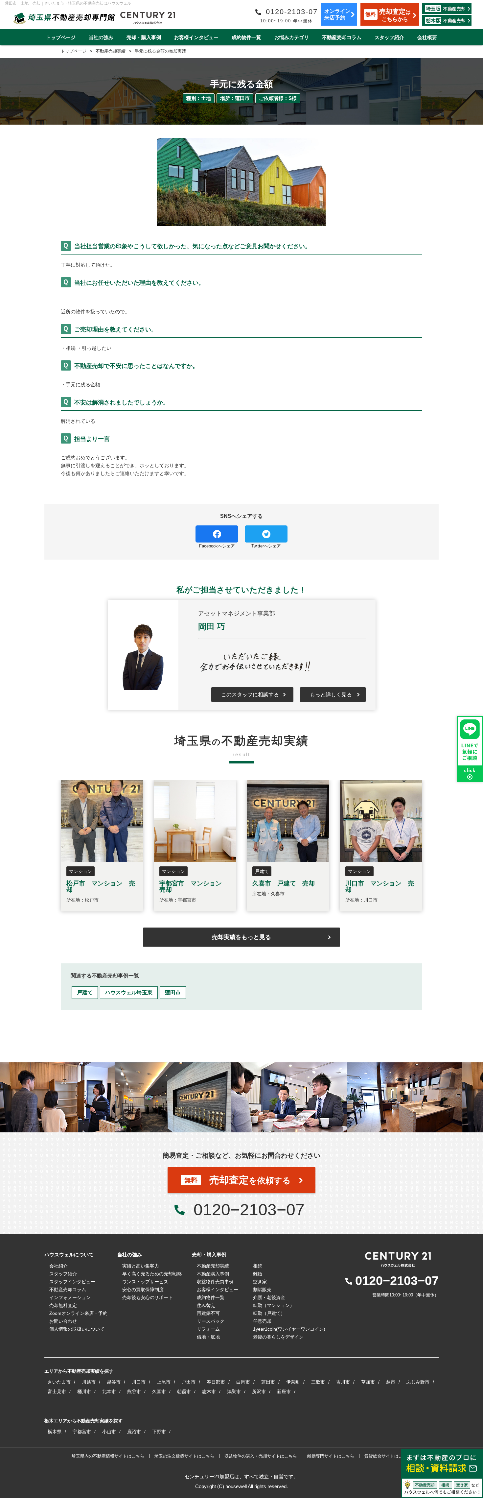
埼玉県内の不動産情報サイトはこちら (108, 1456)
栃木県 (54, 1431)
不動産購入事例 (213, 1273)
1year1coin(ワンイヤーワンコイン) (289, 1329)
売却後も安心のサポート (147, 1297)
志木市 (209, 1391)
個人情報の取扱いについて (76, 1329)
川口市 (139, 1382)
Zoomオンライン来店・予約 (78, 1313)
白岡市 (243, 1382)
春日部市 (216, 1382)
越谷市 (114, 1382)
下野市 (159, 1431)
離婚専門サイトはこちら (330, 1456)
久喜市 (159, 1391)
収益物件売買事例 (215, 1281)
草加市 (368, 1382)
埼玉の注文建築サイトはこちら (184, 1456)
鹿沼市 (134, 1431)
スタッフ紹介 (389, 37)
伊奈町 (293, 1382)
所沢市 (259, 1391)
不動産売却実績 (213, 1265)
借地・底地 (208, 1337)
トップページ (61, 37)
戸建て (85, 992)
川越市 (89, 1382)
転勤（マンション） (273, 1305)
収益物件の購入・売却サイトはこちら (260, 1456)
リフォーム (208, 1329)
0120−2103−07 (249, 1209)
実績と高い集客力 (140, 1265)
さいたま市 (59, 1382)
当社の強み (101, 37)
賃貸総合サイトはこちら (387, 1456)
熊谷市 (134, 1391)
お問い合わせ (63, 1321)
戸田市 (189, 1382)
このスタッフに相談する (250, 694)
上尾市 (164, 1382)
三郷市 (318, 1382)
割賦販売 (262, 1289)
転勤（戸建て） (269, 1313)
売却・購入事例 (143, 37)
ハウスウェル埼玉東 (128, 992)
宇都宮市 (82, 1431)
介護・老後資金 (269, 1297)
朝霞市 (184, 1391)
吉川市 (343, 1382)
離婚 (257, 1273)
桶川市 (84, 1391)
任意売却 (262, 1321)
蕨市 (390, 1382)
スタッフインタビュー (72, 1281)
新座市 (284, 1391)
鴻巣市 (234, 1391)
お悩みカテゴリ (291, 37)
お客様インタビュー (196, 37)
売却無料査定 (63, 1305)
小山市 (109, 1431)
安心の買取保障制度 (143, 1289)
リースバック (210, 1321)
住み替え (206, 1305)
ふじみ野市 (417, 1382)
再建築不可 (208, 1313)
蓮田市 (173, 992)
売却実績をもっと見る (241, 937)
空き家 (260, 1281)
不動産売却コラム (341, 37)
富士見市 (57, 1391)
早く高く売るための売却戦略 (152, 1273)
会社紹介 (58, 1265)
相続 (257, 1265)
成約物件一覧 (246, 37)
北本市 (109, 1391)
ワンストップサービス (145, 1281)
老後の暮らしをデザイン (278, 1337)
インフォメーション (70, 1297)
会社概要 (427, 37)
